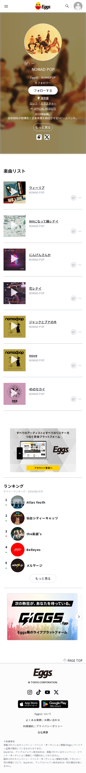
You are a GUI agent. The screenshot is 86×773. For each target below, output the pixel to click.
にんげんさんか (40, 255)
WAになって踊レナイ (43, 221)
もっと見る (43, 127)
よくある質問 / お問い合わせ (43, 720)
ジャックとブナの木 (43, 322)
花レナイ (35, 288)
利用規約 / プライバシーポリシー (43, 726)
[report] (33, 63)
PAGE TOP (74, 660)
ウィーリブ (37, 187)
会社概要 (43, 732)
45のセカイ (37, 389)
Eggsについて (43, 714)
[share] (27, 63)
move (33, 355)
